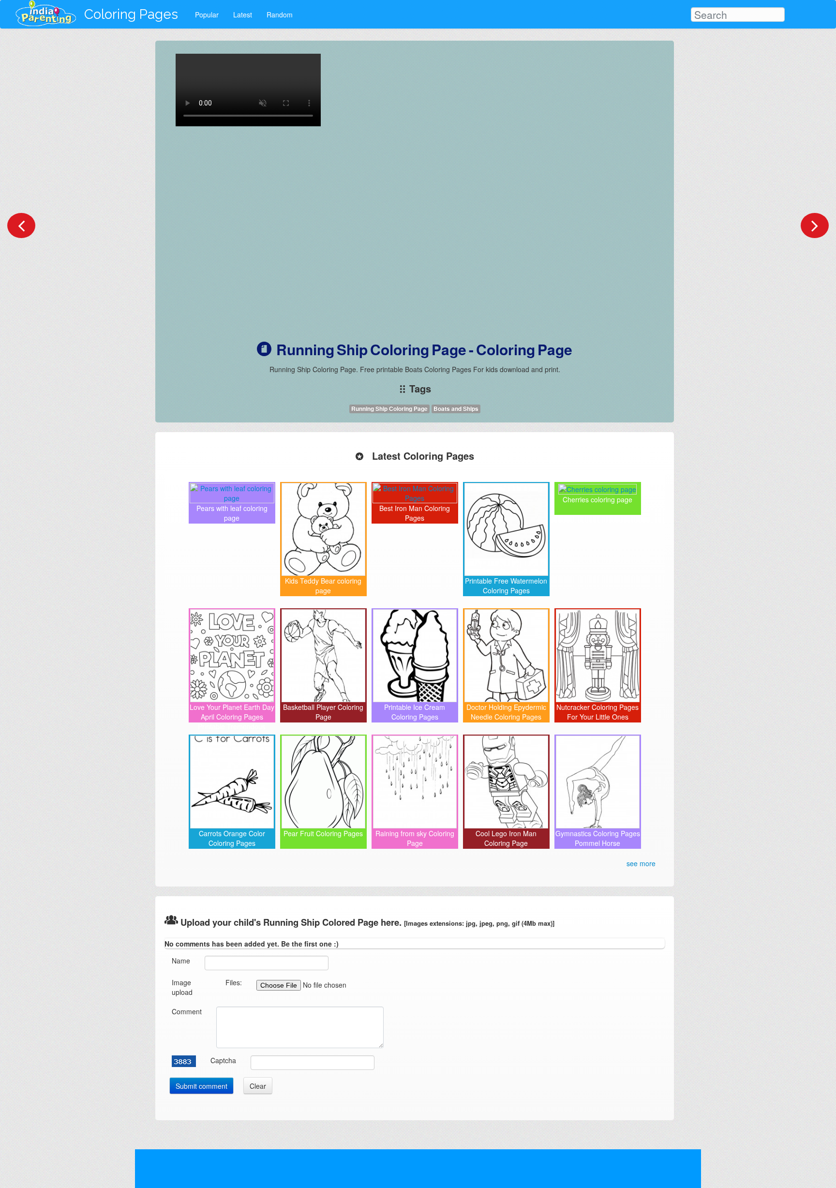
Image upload (182, 987)
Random (280, 14)
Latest (242, 14)
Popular (207, 14)
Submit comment (201, 1086)
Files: (233, 982)
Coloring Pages (131, 14)
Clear (258, 1086)
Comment (187, 1011)
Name (181, 960)
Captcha (223, 1060)
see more (641, 863)
